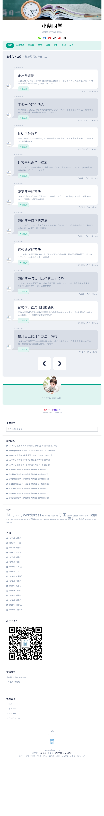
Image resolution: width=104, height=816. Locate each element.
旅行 (48, 45)
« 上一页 (44, 363)
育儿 (56, 45)
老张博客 (12, 474)
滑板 (66, 520)
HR (17, 516)
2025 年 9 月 (14, 547)
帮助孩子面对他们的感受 (36, 307)
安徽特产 (82, 516)
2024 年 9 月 (14, 581)
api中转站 (12, 446)
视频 (82, 519)
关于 (71, 45)
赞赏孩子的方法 (29, 191)
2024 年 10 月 (14, 576)
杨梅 (54, 520)
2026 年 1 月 (14, 543)
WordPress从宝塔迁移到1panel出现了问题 (40, 446)
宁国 (62, 514)
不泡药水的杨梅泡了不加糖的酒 (41, 450)
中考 (43, 516)
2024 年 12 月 (14, 567)
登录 (10, 704)
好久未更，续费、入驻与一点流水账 (38, 455)
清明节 (62, 520)
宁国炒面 (69, 516)
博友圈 (9, 677)
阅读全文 (23, 89)
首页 (10, 45)
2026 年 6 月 (14, 538)
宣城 (86, 516)
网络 (64, 45)
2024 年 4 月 (14, 605)
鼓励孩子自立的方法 (32, 220)
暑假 (51, 520)
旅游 (33, 519)
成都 (18, 520)
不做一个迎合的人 (31, 104)
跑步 (86, 520)
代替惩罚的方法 (29, 249)
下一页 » (59, 363)
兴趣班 (53, 516)
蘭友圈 (31, 45)
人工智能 (47, 516)
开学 (15, 520)
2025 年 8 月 (14, 552)
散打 (28, 520)
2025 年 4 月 (14, 557)
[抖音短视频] (54, 38)
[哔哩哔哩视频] (44, 38)
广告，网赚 (9, 520)
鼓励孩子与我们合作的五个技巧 (41, 278)
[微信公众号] (39, 38)
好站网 (15, 677)
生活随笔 (20, 45)
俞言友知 (12, 479)
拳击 (25, 520)
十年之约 (9, 682)
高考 (11, 522)
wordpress (32, 514)
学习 (40, 45)
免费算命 (12, 469)
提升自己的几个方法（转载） (39, 336)
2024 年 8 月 (14, 586)
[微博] (59, 38)
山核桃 (92, 515)
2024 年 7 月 (14, 590)
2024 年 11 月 (14, 571)
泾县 (58, 520)
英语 (77, 520)
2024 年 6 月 (14, 595)
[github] (64, 38)
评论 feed (12, 713)
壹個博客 (22, 677)
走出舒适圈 (26, 75)
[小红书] (49, 38)
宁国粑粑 (76, 516)
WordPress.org (14, 718)
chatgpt (12, 516)
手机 (21, 520)
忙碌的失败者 (28, 133)
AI (8, 514)
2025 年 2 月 (14, 562)
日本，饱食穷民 (44, 520)
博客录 (17, 682)
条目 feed (12, 708)
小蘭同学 (42, 753)
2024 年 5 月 (14, 600)
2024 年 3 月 (14, 609)
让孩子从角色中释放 (32, 162)
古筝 (57, 516)
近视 (89, 520)
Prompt (20, 516)
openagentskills (15, 450)
